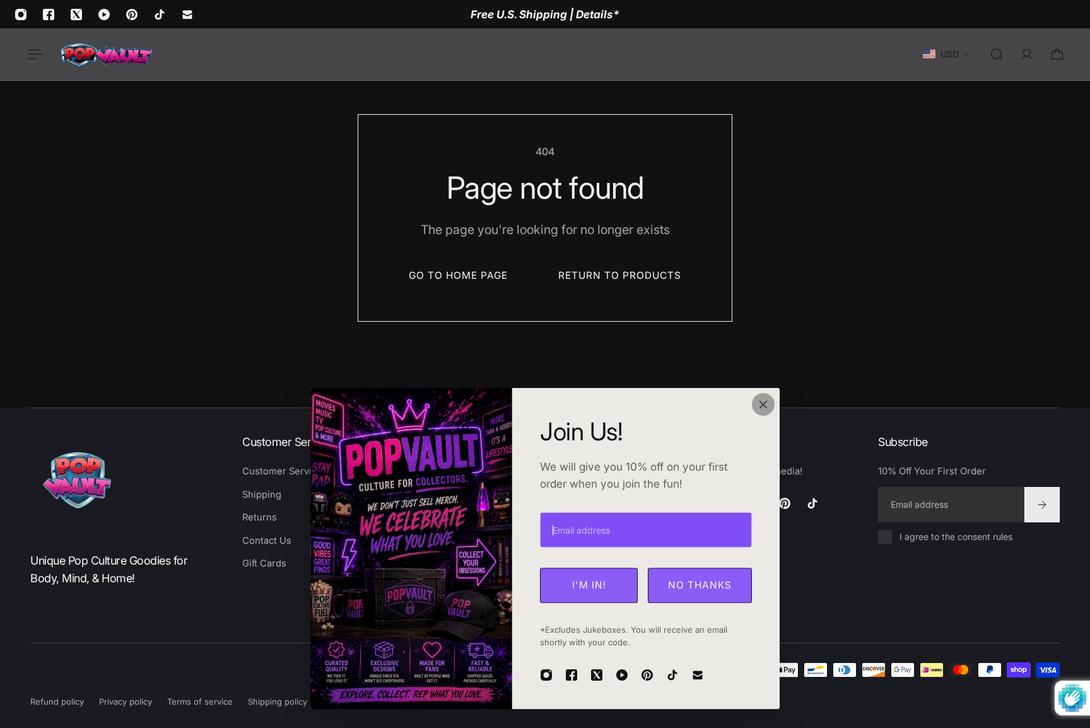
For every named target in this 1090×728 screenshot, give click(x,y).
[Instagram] (21, 14)
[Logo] (106, 54)
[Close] (763, 404)
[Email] (187, 14)
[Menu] (32, 54)
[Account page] (1027, 54)
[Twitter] (76, 14)
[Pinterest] (132, 14)
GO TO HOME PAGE (458, 275)
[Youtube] (104, 14)
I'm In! (589, 585)
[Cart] (1057, 54)
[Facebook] (48, 14)
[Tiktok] (159, 14)
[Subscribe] (1042, 504)
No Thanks (700, 585)
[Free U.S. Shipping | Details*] (545, 14)
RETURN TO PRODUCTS (619, 275)
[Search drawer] (997, 54)
